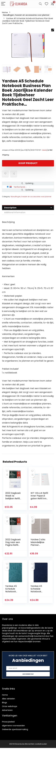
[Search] (40, 4)
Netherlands (19, 186)
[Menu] (3, 4)
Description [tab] (10, 207)
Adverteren (7, 710)
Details (44, 150)
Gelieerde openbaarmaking (15, 729)
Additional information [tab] (14, 212)
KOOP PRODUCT (28, 163)
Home (5, 12)
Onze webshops (9, 706)
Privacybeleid (8, 721)
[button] (52, 30)
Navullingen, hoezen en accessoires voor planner (26, 15)
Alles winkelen (8, 698)
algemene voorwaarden (13, 725)
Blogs (4, 702)
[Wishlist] (46, 4)
